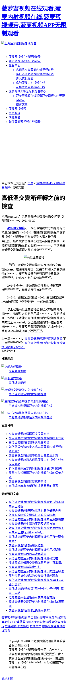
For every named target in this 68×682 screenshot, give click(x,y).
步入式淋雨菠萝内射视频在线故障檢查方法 (36, 438)
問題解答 (14, 117)
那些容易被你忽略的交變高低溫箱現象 (33, 575)
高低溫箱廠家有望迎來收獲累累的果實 (33, 485)
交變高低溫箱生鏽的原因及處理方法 (32, 523)
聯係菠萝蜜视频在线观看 (25, 121)
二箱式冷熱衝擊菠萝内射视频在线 (30, 417)
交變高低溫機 (17, 371)
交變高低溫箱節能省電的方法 (27, 481)
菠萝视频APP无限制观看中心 (27, 91)
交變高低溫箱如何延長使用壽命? (30, 610)
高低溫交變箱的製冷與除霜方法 (29, 442)
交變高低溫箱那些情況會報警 (43, 338)
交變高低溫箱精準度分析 (25, 567)
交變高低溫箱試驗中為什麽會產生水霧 (33, 455)
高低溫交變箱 (16, 228)
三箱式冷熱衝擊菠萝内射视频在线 (30, 405)
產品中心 (14, 65)
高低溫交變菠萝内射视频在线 (27, 394)
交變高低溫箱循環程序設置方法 (29, 433)
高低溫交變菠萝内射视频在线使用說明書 (35, 549)
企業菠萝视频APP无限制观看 (32, 621)
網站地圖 (7, 678)
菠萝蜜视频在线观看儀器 (25, 56)
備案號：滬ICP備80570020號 (30, 671)
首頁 (30, 183)
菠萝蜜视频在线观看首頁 (17, 617)
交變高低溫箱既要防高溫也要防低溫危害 (35, 510)
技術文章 (35, 626)
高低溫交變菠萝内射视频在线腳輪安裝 (33, 558)
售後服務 (14, 113)
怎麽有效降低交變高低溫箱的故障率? (32, 515)
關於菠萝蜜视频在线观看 (25, 61)
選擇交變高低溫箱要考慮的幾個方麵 (32, 597)
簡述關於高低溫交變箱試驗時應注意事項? (35, 562)
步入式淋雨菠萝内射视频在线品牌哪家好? (35, 468)
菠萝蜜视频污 (17, 108)
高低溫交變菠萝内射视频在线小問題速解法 (36, 571)
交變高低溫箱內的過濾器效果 (27, 554)
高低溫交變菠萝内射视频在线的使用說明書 (36, 519)
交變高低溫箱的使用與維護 (26, 545)
